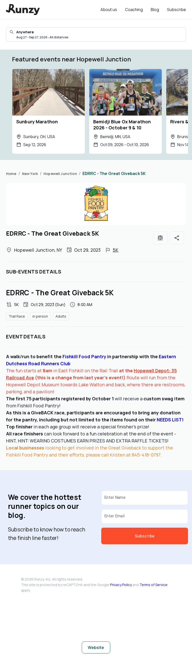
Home (11, 173)
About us (108, 9)
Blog (155, 9)
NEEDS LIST (169, 420)
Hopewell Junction (60, 173)
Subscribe (176, 9)
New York (30, 173)
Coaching (134, 9)
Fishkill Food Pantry (84, 356)
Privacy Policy (121, 584)
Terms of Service (154, 584)
